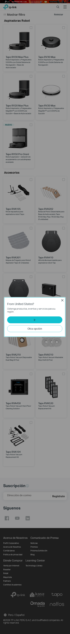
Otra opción (35, 328)
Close (62, 300)
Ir (34, 319)
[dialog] (35, 317)
